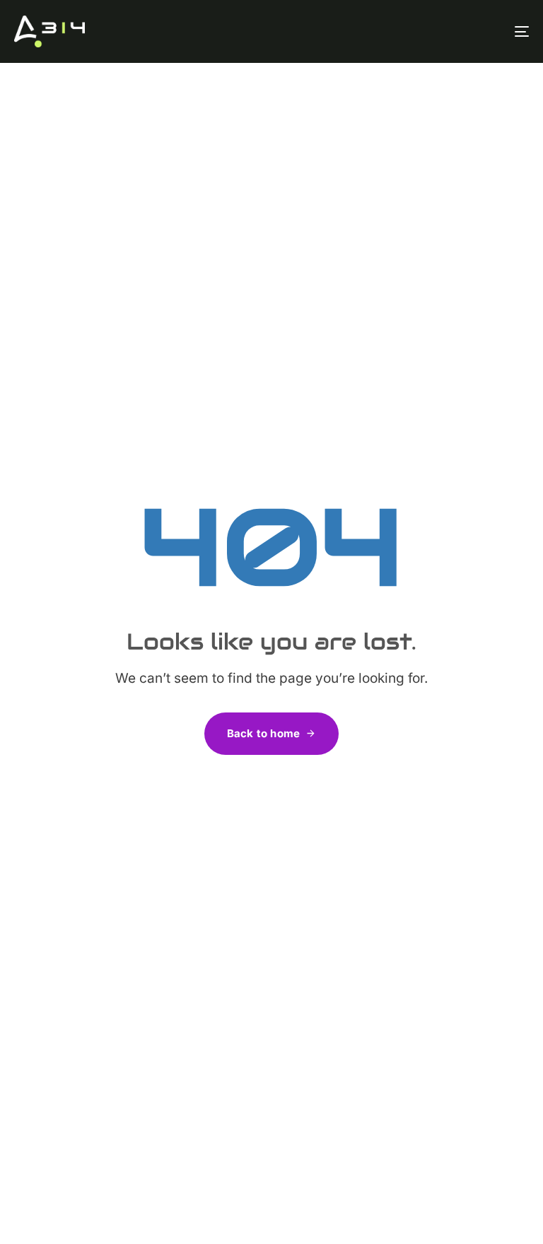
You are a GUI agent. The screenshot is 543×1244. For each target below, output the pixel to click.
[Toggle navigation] (443, 31)
